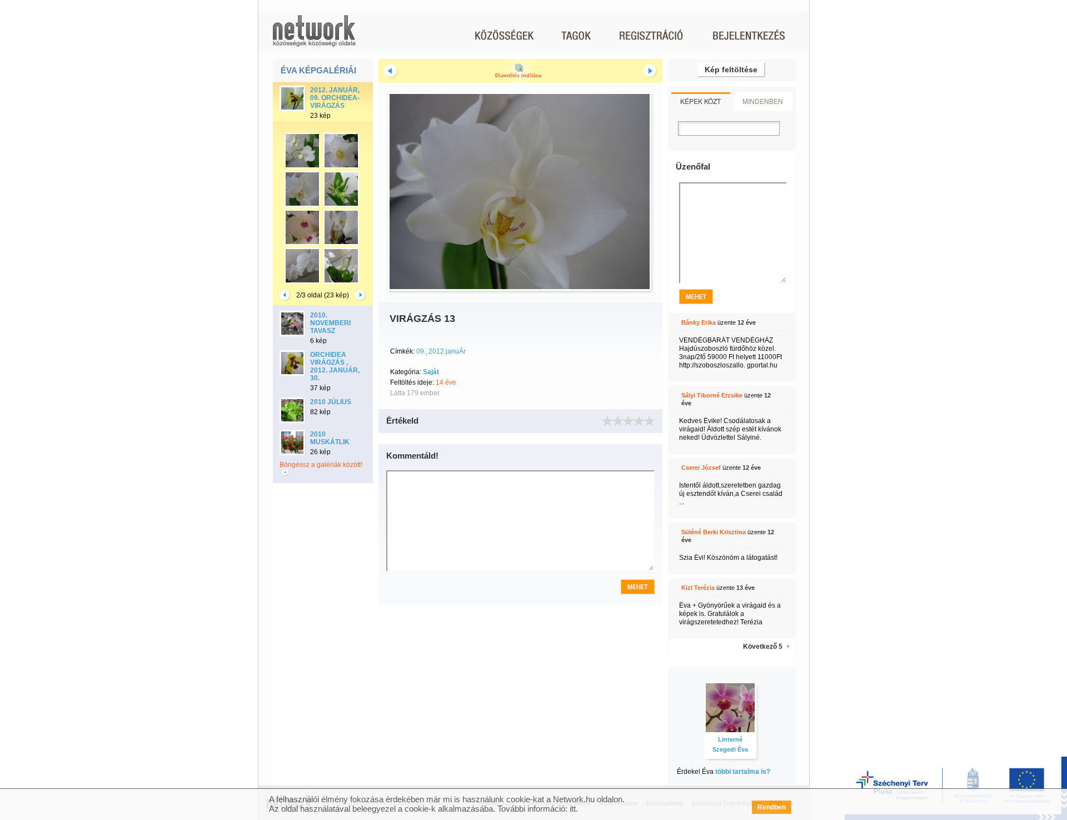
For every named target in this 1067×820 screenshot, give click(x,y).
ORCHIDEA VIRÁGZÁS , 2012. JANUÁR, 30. (335, 366)
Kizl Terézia (698, 587)
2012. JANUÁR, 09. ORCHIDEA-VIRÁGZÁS (335, 98)
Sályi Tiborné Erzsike (711, 395)
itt (573, 808)
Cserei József (701, 467)
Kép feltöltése (731, 69)
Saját (431, 372)
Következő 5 (762, 646)
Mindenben (762, 101)
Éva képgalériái (318, 70)
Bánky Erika (698, 322)
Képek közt (700, 101)
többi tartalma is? (742, 772)
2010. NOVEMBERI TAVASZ (330, 323)
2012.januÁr (447, 351)
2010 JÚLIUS (330, 402)
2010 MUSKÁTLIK (330, 438)
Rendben (771, 807)
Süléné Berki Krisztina (713, 532)
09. (421, 351)
